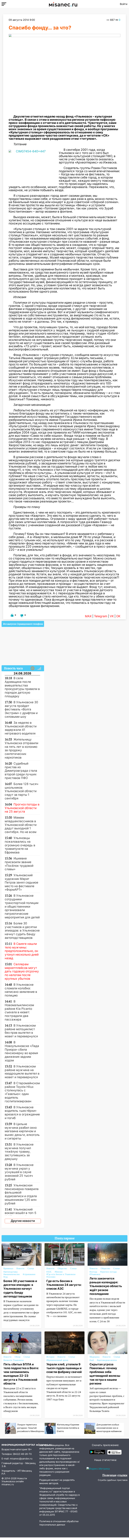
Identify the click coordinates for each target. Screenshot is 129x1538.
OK (118, 616)
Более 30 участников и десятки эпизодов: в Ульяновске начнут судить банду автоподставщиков (20, 1288)
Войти (123, 4)
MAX (88, 616)
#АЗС (49, 1272)
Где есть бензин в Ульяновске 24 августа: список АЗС (64, 1284)
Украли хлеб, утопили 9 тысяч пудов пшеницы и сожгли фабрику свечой (64, 1368)
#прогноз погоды (108, 1272)
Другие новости (23, 1221)
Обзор (17, 1357)
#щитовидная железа (107, 1360)
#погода (93, 1272)
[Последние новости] (32, 668)
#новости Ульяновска (13, 1360)
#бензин (59, 1272)
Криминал (8, 1268)
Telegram (100, 616)
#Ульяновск (95, 1274)
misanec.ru (8, 1484)
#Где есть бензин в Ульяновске (61, 1274)
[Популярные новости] (39, 668)
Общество (62, 1268)
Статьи (31, 1268)
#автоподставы (10, 1272)
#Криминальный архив (57, 1360)
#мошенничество (11, 1274)
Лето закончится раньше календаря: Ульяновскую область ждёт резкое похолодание (106, 1286)
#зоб (92, 1360)
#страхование (29, 1274)
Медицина (94, 1357)
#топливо (50, 1277)
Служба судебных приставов (112, 1480)
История (50, 1357)
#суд (5, 1277)
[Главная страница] (63, 4)
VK (112, 616)
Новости (20, 1268)
